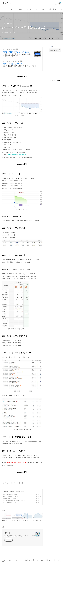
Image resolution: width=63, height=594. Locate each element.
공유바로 (6, 3)
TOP (59, 560)
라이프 (10, 9)
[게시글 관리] (10, 483)
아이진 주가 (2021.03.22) (9, 496)
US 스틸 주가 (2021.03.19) (10, 498)
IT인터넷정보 (40, 9)
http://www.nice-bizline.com (11, 61)
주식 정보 (12, 491)
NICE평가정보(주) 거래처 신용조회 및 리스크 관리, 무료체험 (20, 66)
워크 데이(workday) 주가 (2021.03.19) (13, 500)
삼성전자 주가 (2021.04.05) (10, 494)
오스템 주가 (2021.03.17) (9, 502)
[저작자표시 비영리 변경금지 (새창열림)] (21, 483)
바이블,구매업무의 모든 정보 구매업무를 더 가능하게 (17, 52)
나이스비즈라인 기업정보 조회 (12, 64)
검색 (56, 3)
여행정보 (19, 9)
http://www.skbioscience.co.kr (17, 154)
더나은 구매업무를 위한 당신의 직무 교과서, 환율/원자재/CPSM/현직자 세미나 (17, 55)
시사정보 (29, 9)
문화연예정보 (52, 9)
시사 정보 (6, 491)
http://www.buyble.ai (9, 49)
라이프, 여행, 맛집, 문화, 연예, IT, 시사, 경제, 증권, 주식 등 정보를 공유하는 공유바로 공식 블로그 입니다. (19, 536)
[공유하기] (8, 483)
